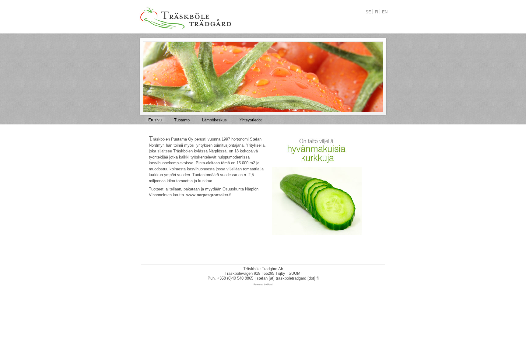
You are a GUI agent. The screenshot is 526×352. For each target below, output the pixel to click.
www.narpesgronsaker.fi (209, 195)
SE (368, 12)
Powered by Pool (263, 284)
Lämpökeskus (214, 120)
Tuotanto (182, 120)
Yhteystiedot (251, 120)
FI (376, 12)
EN (384, 12)
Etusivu (155, 120)
